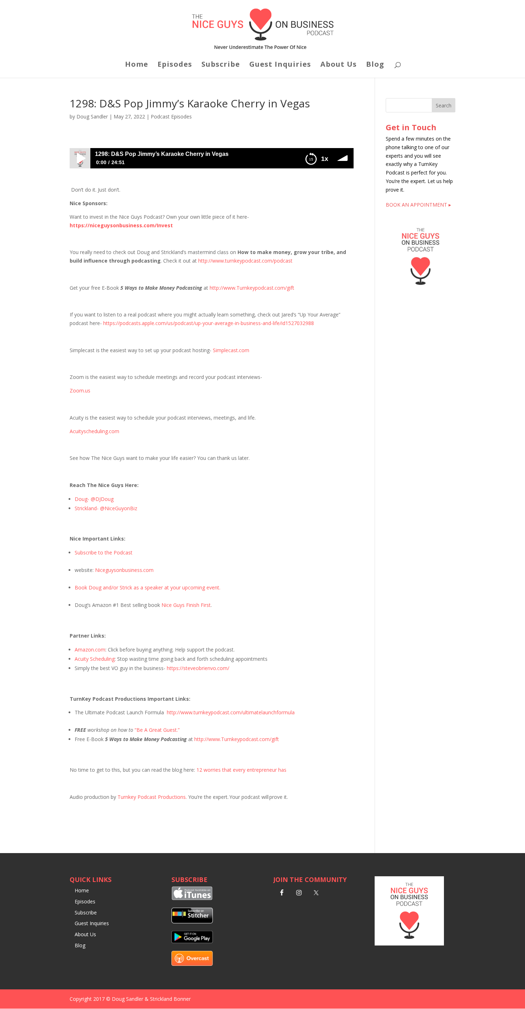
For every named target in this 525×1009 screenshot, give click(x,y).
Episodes (175, 65)
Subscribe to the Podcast (103, 552)
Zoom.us (80, 390)
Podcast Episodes (171, 116)
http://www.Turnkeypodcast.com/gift (252, 287)
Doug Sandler (92, 116)
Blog (375, 65)
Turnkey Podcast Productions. (153, 796)
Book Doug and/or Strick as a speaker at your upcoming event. (147, 587)
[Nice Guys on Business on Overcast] (192, 963)
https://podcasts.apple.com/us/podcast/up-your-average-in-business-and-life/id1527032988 (208, 323)
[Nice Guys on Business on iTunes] (192, 898)
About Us (338, 65)
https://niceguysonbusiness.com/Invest (121, 225)
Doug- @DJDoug (94, 499)
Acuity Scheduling (95, 658)
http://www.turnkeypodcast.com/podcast (245, 260)
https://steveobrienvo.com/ (198, 668)
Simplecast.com (231, 350)
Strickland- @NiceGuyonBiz (106, 508)
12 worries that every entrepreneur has (241, 769)
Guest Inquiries (280, 65)
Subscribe (220, 65)
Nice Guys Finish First (186, 605)
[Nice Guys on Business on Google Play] (192, 941)
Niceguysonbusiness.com (124, 570)
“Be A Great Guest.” (157, 729)
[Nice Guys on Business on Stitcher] (192, 921)
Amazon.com (90, 649)
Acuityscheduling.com (94, 431)
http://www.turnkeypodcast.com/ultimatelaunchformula (231, 712)
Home (136, 65)
